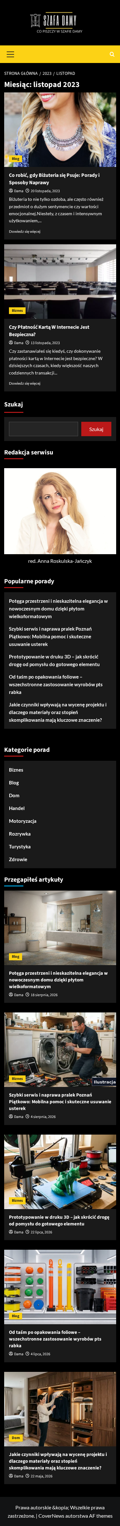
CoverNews (51, 1516)
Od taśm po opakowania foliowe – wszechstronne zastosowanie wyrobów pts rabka (56, 684)
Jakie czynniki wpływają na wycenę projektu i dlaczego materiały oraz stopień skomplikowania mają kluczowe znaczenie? (58, 712)
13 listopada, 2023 (45, 343)
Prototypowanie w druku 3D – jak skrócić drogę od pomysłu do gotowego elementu (54, 660)
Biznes (17, 310)
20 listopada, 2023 (45, 191)
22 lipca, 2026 (41, 1232)
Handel (17, 808)
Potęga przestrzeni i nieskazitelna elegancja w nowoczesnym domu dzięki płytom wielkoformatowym (58, 608)
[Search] (112, 54)
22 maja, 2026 (41, 1476)
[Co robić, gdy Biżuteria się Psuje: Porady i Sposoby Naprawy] (60, 129)
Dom (14, 795)
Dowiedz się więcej (24, 231)
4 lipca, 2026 (40, 1354)
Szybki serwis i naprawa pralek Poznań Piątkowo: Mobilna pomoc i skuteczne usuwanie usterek (50, 636)
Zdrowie (18, 859)
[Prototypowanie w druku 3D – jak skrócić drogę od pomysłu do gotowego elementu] (60, 1172)
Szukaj (13, 404)
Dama (18, 191)
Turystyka (20, 846)
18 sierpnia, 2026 (44, 995)
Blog (15, 158)
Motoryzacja (22, 821)
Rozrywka (20, 834)
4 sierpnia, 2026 (43, 1117)
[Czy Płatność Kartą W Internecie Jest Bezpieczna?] (60, 281)
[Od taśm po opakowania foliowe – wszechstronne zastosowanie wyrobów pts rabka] (60, 1287)
